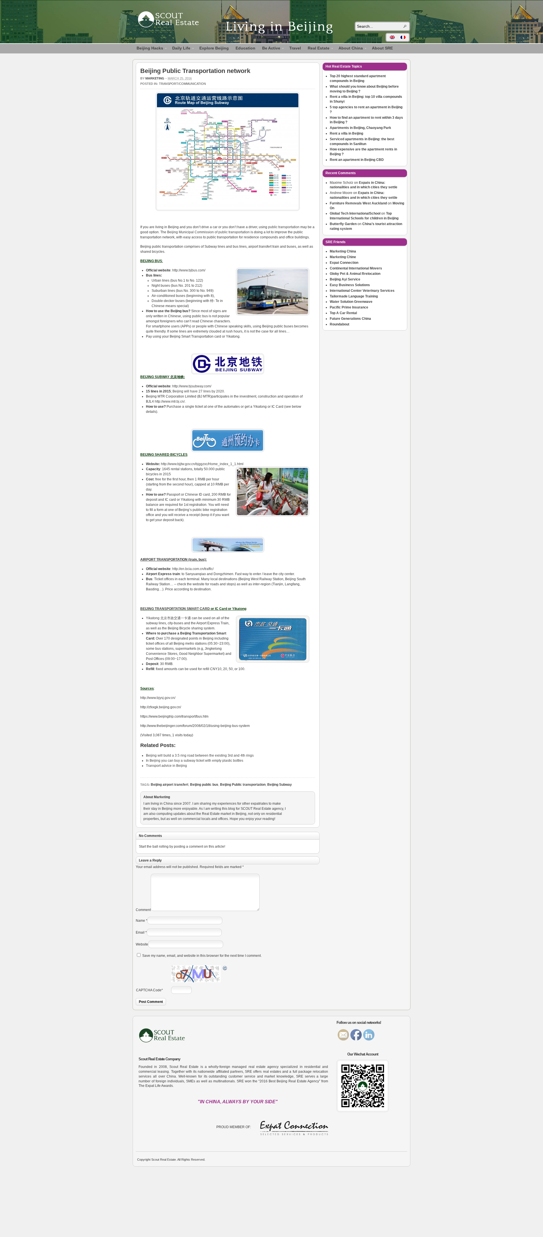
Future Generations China (350, 319)
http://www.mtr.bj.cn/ (170, 401)
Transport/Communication (182, 83)
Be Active (269, 49)
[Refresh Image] (225, 969)
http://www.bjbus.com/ (188, 270)
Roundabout (339, 324)
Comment (143, 910)
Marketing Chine (343, 257)
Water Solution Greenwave (351, 302)
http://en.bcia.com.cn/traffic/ (192, 569)
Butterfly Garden (343, 224)
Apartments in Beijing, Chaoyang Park (360, 128)
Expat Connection (344, 263)
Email (140, 932)
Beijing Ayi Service (345, 279)
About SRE (382, 48)
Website (142, 944)
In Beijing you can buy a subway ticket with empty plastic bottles (194, 761)
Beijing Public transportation (243, 785)
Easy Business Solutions (350, 285)
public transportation (283, 227)
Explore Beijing (214, 48)
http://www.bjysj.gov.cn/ (157, 698)
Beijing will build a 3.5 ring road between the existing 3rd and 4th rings (200, 755)
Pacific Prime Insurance (349, 307)
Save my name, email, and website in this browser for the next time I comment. (202, 956)
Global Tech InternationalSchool (355, 213)
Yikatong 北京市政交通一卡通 (169, 618)
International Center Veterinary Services (362, 291)
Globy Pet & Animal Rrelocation (355, 274)
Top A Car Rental (343, 313)
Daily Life (179, 49)
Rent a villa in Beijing (346, 133)
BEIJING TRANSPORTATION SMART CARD (175, 609)
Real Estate (316, 49)
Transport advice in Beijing (166, 766)
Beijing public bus (204, 785)
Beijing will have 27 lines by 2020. (199, 391)
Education (245, 48)
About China (349, 49)
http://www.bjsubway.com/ (191, 386)
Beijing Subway (279, 785)
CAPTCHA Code (148, 990)
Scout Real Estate (171, 20)
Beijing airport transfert (169, 785)
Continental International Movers (356, 268)
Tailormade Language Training (354, 296)
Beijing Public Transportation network (195, 70)
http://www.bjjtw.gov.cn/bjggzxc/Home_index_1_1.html (202, 464)
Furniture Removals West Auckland (358, 203)
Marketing (154, 78)
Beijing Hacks (148, 49)
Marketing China (343, 251)
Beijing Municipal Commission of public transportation (208, 232)
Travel (295, 48)
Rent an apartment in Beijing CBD (357, 160)
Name (140, 921)
